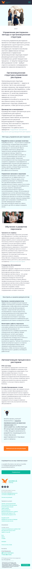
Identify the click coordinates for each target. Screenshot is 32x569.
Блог (3, 535)
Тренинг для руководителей (9, 503)
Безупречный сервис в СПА (8, 513)
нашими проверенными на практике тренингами (15, 423)
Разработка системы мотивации (9, 519)
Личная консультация (7, 497)
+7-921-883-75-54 (6, 554)
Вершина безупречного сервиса (10, 511)
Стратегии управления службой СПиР (11, 529)
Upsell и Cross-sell (6, 532)
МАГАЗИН (4, 541)
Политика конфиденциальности (9, 493)
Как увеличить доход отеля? (8, 530)
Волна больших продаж (7, 506)
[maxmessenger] (8, 487)
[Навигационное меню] (29, 2)
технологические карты (17, 261)
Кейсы (3, 536)
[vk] (2, 487)
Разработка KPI (5, 517)
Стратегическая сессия (7, 521)
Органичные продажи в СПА (9, 514)
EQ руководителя (6, 510)
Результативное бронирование (9, 505)
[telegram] (5, 487)
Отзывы (3, 538)
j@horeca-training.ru (8, 553)
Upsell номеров (5, 508)
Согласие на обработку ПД (8, 494)
